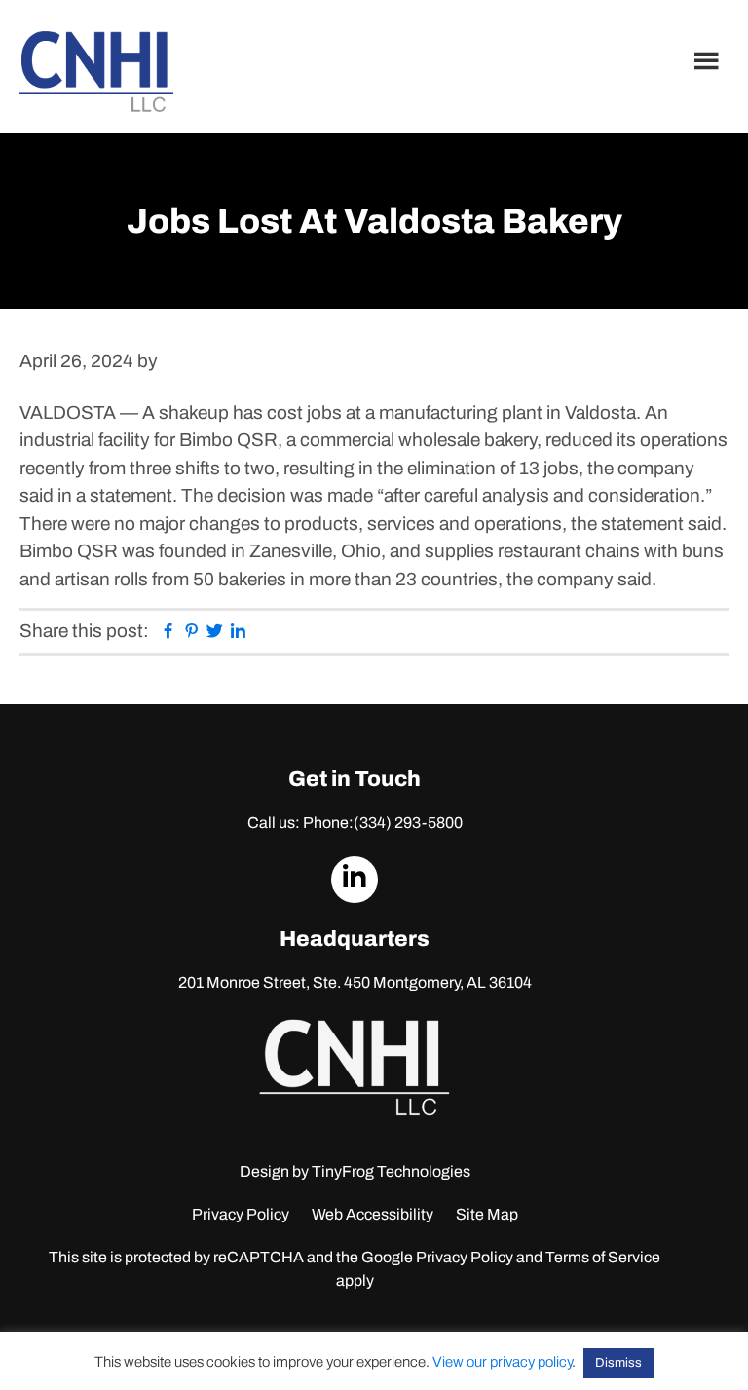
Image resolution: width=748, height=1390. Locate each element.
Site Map (487, 1214)
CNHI (96, 71)
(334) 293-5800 (408, 822)
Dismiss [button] (618, 1363)
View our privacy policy (502, 1362)
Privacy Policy (240, 1214)
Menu (709, 60)
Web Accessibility (372, 1214)
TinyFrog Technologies (391, 1171)
